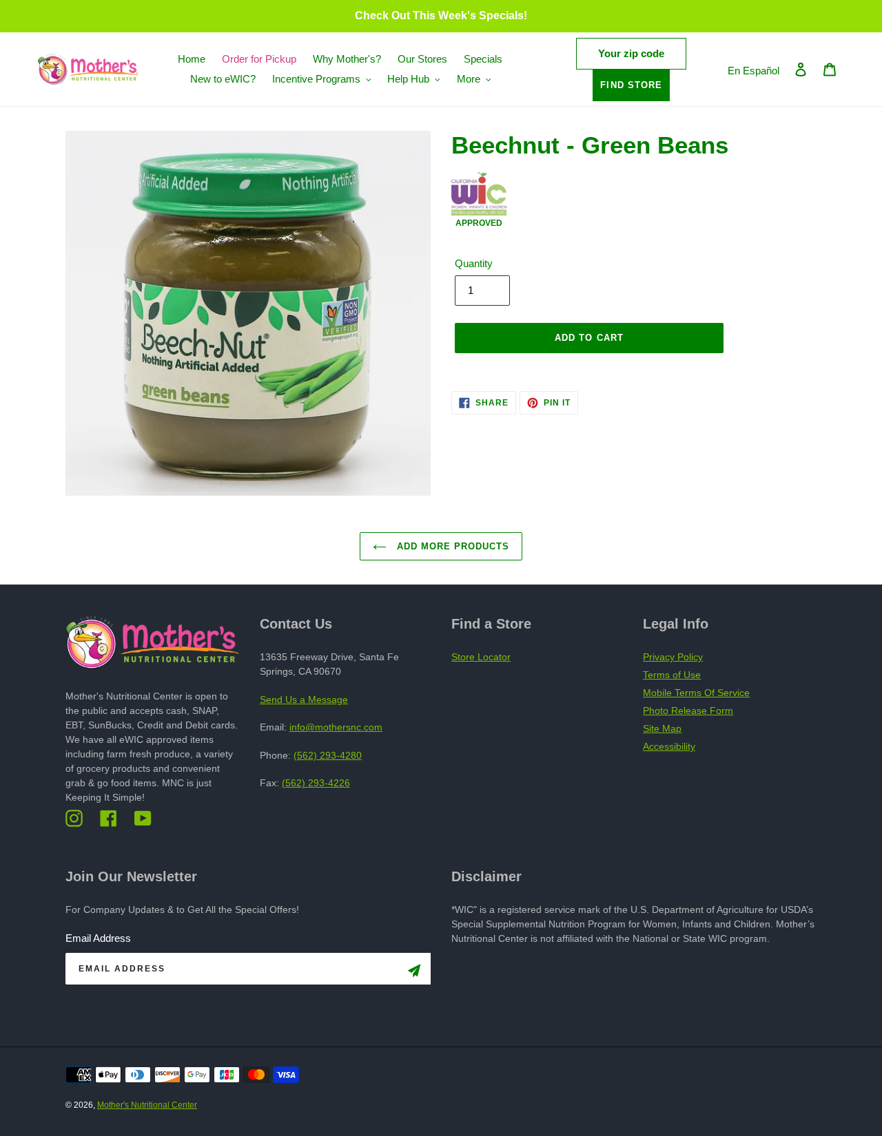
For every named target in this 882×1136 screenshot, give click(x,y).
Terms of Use (672, 674)
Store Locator (481, 656)
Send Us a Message (304, 699)
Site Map (662, 728)
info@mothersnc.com (335, 727)
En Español (753, 70)
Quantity (474, 263)
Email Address (98, 938)
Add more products (451, 546)
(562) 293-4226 (316, 782)
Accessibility (669, 746)
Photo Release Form (688, 710)
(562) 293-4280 (328, 755)
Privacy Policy (673, 656)
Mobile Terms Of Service (696, 692)
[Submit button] (414, 973)
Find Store (631, 85)
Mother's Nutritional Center (147, 1105)
